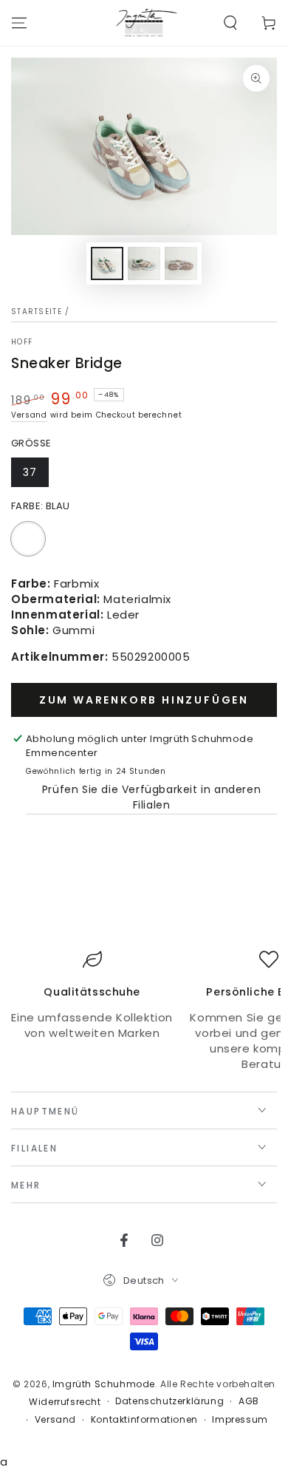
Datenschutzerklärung (169, 1401)
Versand (29, 415)
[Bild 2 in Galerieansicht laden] (144, 263)
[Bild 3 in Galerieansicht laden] (181, 263)
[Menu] (19, 22)
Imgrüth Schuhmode (103, 1384)
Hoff (21, 342)
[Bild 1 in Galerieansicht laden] (107, 263)
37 (30, 472)
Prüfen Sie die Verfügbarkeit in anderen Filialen (151, 797)
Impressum (239, 1420)
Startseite (36, 311)
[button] (230, 22)
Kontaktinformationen (144, 1420)
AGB (249, 1401)
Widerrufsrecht (64, 1402)
